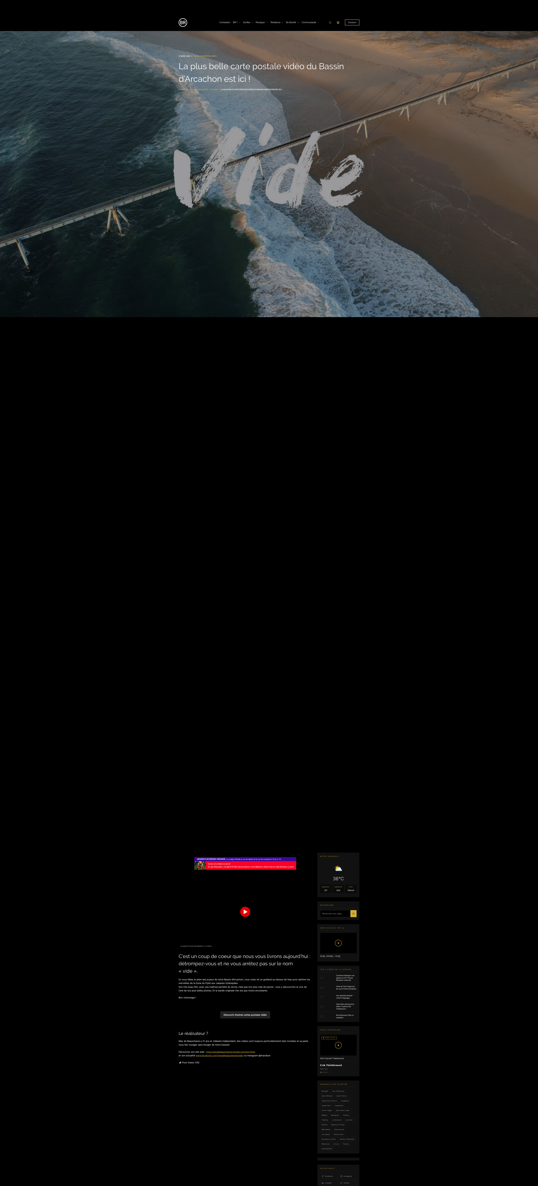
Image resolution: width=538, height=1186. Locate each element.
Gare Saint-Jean (342, 1110)
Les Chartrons (338, 1091)
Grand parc (326, 1106)
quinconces (339, 1129)
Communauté (309, 22)
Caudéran (345, 1101)
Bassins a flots (338, 1125)
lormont (349, 1120)
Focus (196, 56)
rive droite (338, 1134)
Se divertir (291, 22)
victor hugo (327, 1110)
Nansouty (326, 1144)
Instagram (348, 1176)
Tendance (275, 22)
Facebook (329, 1176)
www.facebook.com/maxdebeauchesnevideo (219, 1055)
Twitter (347, 1183)
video (214, 56)
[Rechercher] (330, 22)
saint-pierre (342, 1096)
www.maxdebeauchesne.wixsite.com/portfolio (230, 1051)
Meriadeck (326, 1129)
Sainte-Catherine (347, 1139)
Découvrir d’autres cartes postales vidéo (245, 1014)
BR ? (235, 22)
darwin (325, 1125)
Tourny (346, 1144)
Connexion (224, 22)
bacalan (325, 1091)
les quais (326, 1134)
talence (325, 1120)
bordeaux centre (329, 1139)
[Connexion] (338, 22)
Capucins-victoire (329, 1101)
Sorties (246, 22)
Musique (260, 22)
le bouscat (336, 1120)
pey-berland (327, 1149)
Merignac (335, 1115)
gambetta (339, 1106)
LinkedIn (328, 1183)
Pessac (346, 1115)
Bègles (324, 1115)
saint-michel (327, 1096)
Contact (352, 22)
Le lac (336, 1144)
